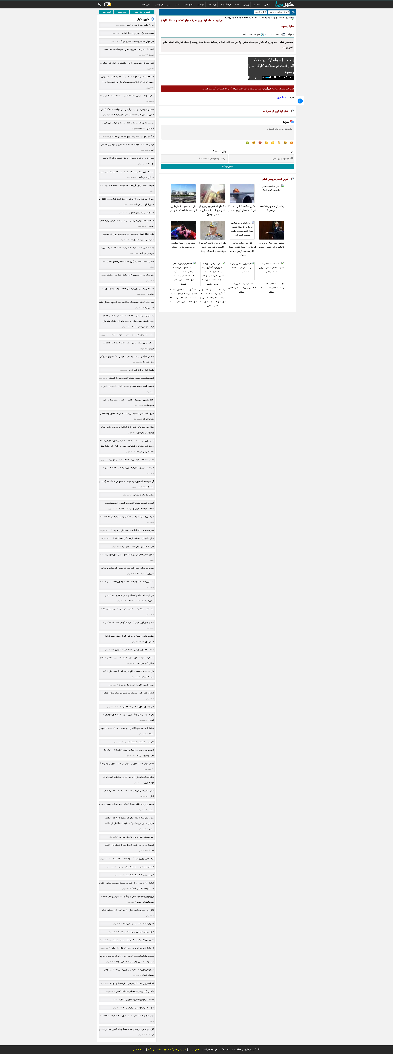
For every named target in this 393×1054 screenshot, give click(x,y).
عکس (177, 4)
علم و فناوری (188, 4)
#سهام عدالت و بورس (279, 12)
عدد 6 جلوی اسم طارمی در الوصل (140, 25)
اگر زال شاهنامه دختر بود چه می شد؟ (138, 923)
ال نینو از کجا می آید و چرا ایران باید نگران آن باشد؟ (132, 948)
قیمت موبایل (121, 12)
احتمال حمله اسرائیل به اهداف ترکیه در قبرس (135, 866)
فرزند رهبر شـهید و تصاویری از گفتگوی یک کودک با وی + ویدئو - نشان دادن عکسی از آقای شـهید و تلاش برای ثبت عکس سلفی (212, 298)
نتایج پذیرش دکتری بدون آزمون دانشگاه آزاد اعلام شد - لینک (128, 63)
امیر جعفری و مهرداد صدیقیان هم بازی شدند (135, 706)
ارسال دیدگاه (227, 166)
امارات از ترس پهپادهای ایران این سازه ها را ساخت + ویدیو (183, 208)
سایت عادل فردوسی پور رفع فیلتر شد (138, 1007)
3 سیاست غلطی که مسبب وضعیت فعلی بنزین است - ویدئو (271, 288)
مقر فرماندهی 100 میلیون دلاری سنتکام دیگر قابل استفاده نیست (127, 275)
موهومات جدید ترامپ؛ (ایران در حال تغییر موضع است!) (130, 261)
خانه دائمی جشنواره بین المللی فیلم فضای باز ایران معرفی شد (128, 608)
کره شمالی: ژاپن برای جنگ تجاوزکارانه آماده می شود (132, 858)
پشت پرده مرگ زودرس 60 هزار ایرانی (138, 33)
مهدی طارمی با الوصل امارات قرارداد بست (136, 685)
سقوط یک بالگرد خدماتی (143, 495)
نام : (292, 151)
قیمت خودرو (106, 12)
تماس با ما (146, 4)
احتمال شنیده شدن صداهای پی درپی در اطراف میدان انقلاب (128, 693)
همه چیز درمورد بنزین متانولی (141, 212)
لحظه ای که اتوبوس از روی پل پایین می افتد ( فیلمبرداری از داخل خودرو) (212, 210)
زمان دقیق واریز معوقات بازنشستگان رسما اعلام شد (132, 538)
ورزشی (246, 4)
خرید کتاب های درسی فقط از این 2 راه (138, 546)
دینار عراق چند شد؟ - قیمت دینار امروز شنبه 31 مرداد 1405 (129, 1015)
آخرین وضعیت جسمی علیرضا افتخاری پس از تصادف (131, 378)
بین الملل (212, 4)
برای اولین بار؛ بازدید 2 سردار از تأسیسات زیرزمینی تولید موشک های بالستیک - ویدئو (212, 247)
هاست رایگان (155, 1050)
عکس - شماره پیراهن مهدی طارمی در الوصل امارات (132, 334)
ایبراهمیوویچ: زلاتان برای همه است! (139, 874)
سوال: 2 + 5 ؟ (220, 151)
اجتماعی (200, 4)
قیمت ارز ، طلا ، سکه (142, 12)
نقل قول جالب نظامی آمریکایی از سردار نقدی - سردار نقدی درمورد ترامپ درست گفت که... (242, 249)
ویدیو (169, 4)
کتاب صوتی (139, 1050)
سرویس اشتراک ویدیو (175, 1050)
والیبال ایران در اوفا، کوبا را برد (141, 370)
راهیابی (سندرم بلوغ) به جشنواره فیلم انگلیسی (135, 991)
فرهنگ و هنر (225, 4)
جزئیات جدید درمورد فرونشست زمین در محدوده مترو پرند (129, 185)
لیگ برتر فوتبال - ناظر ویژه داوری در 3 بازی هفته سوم (131, 136)
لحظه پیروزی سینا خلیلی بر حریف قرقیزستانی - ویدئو (183, 245)
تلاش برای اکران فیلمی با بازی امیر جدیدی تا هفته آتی (131, 939)
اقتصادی (256, 4)
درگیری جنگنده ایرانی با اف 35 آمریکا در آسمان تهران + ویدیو (242, 208)
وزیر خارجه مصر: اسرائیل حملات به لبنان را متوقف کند (131, 530)
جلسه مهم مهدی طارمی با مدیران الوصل (137, 999)
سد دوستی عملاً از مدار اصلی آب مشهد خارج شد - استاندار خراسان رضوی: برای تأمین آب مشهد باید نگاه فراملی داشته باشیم (129, 823)
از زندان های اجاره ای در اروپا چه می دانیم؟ (136, 931)
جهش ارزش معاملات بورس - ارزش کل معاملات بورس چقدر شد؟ (127, 763)
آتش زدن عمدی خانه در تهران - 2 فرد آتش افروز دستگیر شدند (128, 910)
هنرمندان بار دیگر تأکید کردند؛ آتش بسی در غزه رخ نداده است (127, 516)
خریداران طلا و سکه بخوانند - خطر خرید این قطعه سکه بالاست (128, 581)
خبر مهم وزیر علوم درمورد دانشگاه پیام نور (136, 837)
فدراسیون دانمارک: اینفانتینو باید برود (139, 741)
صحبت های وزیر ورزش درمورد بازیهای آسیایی (134, 649)
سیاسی (267, 4)
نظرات (286, 122)
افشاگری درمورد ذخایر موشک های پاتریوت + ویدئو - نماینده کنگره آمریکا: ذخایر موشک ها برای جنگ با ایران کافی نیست (183, 296)
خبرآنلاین (281, 97)
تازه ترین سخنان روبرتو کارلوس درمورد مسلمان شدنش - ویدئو (242, 288)
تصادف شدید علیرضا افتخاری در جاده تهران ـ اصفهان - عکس (128, 386)
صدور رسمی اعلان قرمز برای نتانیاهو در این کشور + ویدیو (271, 245)
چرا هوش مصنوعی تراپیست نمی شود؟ (271, 208)
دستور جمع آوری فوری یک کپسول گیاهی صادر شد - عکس (129, 622)
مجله (237, 4)
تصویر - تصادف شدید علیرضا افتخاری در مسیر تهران (132, 459)
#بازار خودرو (260, 12)
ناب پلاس (159, 4)
